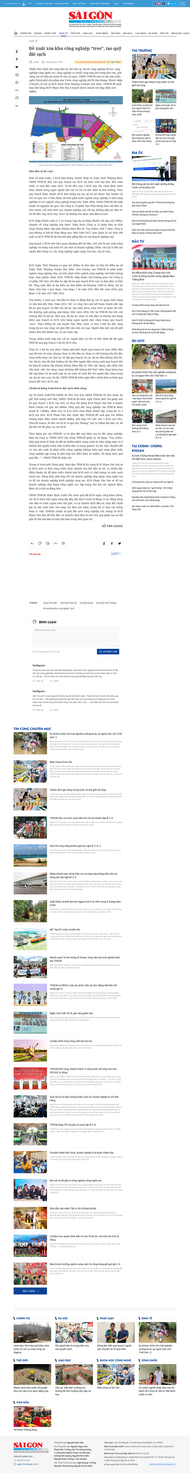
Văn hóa (115, 33)
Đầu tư (138, 241)
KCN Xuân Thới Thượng (106, 603)
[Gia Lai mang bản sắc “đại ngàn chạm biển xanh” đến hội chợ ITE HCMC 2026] (142, 386)
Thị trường (142, 50)
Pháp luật (50, 33)
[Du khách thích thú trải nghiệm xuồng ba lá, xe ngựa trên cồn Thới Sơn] (30, 743)
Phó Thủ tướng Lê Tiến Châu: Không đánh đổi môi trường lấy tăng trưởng (154, 312)
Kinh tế (63, 33)
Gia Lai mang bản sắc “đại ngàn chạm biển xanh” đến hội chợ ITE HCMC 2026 (142, 400)
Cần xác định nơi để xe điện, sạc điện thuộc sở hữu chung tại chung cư (153, 213)
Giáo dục (88, 33)
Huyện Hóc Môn (50, 603)
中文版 (116, 4)
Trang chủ (16, 33)
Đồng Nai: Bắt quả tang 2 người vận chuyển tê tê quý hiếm (114, 1347)
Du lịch (138, 340)
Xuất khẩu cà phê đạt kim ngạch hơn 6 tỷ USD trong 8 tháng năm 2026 (85, 903)
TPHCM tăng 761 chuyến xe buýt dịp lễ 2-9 (73, 1124)
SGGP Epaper (128, 4)
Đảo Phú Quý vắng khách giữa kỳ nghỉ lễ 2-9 (74, 845)
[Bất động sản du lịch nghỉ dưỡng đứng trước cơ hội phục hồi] (154, 168)
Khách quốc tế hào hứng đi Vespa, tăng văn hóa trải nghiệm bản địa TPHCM (85, 959)
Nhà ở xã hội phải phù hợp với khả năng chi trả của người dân (154, 222)
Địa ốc (137, 152)
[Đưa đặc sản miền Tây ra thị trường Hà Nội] (30, 1218)
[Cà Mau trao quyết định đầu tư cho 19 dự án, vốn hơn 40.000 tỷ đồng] (30, 1246)
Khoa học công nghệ (115, 1360)
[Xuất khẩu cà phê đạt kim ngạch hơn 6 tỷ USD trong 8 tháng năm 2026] (30, 911)
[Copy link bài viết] (17, 90)
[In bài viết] (17, 82)
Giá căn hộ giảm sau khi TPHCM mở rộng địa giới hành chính (153, 204)
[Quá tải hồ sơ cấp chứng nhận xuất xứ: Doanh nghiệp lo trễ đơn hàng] (30, 1106)
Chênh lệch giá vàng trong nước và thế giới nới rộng (78, 789)
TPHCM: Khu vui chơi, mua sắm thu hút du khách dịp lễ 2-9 (81, 818)
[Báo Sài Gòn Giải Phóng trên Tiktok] (163, 3)
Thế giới (75, 33)
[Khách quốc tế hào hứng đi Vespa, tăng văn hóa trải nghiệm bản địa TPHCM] (30, 967)
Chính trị (25, 33)
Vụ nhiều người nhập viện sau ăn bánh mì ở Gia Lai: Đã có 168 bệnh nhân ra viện (157, 1391)
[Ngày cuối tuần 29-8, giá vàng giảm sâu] (30, 1023)
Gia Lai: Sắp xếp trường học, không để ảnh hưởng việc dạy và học (73, 1391)
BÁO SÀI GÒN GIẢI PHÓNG (95, 19)
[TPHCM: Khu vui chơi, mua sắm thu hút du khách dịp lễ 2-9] (30, 827)
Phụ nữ (164, 33)
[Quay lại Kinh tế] (17, 106)
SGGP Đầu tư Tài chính (99, 4)
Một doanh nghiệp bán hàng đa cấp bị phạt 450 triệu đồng (141, 138)
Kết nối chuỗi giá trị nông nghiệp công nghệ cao (76, 1180)
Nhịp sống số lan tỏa (61, 761)
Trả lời (55, 681)
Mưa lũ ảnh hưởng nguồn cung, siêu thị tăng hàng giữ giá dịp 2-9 (85, 1264)
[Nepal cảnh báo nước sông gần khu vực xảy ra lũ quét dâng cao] (32, 1374)
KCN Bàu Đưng (86, 603)
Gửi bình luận (110, 651)
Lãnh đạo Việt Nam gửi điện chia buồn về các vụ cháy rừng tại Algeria (31, 1349)
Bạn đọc (128, 33)
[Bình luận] (17, 98)
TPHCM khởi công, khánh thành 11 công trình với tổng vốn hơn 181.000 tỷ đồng (83, 1071)
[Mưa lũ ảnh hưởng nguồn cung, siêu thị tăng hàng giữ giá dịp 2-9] (30, 1274)
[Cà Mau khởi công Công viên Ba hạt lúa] (30, 1050)
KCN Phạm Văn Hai (68, 603)
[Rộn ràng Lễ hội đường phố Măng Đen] (142, 416)
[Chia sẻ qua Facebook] (17, 59)
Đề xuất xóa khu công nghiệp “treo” (59, 608)
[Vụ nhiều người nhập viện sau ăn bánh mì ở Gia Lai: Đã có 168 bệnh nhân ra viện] (157, 1374)
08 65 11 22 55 (23, 1460)
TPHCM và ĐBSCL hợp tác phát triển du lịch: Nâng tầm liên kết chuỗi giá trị (83, 987)
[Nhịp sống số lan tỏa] (30, 771)
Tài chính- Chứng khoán (147, 448)
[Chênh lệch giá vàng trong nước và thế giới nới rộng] (30, 799)
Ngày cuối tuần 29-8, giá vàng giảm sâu (71, 1013)
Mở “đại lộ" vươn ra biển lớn (65, 929)
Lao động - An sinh (146, 33)
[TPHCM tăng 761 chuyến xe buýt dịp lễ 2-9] (30, 1134)
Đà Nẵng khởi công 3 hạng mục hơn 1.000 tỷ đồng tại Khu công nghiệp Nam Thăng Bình (153, 276)
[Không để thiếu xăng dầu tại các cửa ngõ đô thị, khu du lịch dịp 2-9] (166, 126)
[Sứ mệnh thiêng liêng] (32, 1416)
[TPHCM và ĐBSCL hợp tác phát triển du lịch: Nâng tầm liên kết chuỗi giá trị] (30, 995)
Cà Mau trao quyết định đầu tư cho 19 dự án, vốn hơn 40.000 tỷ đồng (84, 1238)
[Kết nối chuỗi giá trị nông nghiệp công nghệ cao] (30, 1190)
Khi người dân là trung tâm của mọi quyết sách (72, 1347)
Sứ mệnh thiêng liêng (25, 1429)
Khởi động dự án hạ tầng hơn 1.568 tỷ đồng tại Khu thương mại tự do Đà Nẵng (152, 331)
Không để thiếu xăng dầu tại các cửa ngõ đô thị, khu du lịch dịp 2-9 (166, 140)
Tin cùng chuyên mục (32, 728)
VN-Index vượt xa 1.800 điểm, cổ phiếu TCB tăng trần (152, 508)
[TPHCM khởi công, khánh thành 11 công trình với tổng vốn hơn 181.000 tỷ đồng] (30, 1078)
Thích (39, 681)
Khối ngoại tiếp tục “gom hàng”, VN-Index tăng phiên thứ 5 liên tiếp (152, 489)
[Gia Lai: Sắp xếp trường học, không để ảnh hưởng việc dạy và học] (74, 1374)
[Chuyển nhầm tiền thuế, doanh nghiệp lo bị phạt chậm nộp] (30, 1162)
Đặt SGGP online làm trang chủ (162, 1464)
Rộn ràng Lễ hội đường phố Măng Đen (140, 428)
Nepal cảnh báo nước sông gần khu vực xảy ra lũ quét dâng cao (31, 1389)
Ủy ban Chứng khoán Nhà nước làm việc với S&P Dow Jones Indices (153, 457)
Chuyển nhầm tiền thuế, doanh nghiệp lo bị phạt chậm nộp (81, 1152)
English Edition (61, 4)
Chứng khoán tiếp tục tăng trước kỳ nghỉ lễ (152, 482)
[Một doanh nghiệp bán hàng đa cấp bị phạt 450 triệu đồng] (142, 126)
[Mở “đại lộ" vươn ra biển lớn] (30, 939)
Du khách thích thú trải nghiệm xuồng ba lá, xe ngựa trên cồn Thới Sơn (86, 735)
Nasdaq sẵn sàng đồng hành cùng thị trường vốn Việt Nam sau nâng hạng (153, 498)
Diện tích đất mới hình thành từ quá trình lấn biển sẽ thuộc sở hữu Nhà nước (153, 231)
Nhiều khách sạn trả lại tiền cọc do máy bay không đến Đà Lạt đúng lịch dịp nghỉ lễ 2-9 (83, 875)
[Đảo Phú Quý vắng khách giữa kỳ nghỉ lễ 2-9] (30, 855)
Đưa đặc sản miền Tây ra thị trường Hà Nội (73, 1208)
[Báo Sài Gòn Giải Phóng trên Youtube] (159, 3)
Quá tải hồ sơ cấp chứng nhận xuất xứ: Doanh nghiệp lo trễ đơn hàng (84, 1098)
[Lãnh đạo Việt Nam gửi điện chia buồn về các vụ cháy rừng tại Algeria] (32, 1332)
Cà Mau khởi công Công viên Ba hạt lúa (71, 1041)
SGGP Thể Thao (79, 4)
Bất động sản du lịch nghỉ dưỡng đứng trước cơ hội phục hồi (153, 186)
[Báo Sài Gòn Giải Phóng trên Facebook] (154, 3)
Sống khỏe (102, 33)
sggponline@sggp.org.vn (28, 1464)
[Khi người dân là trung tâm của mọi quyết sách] (74, 1332)
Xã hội (38, 33)
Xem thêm (29, 1291)
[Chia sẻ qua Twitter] (17, 67)
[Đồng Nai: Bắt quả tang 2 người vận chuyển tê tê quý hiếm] (116, 1332)
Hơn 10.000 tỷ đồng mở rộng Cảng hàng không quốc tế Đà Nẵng (151, 322)
